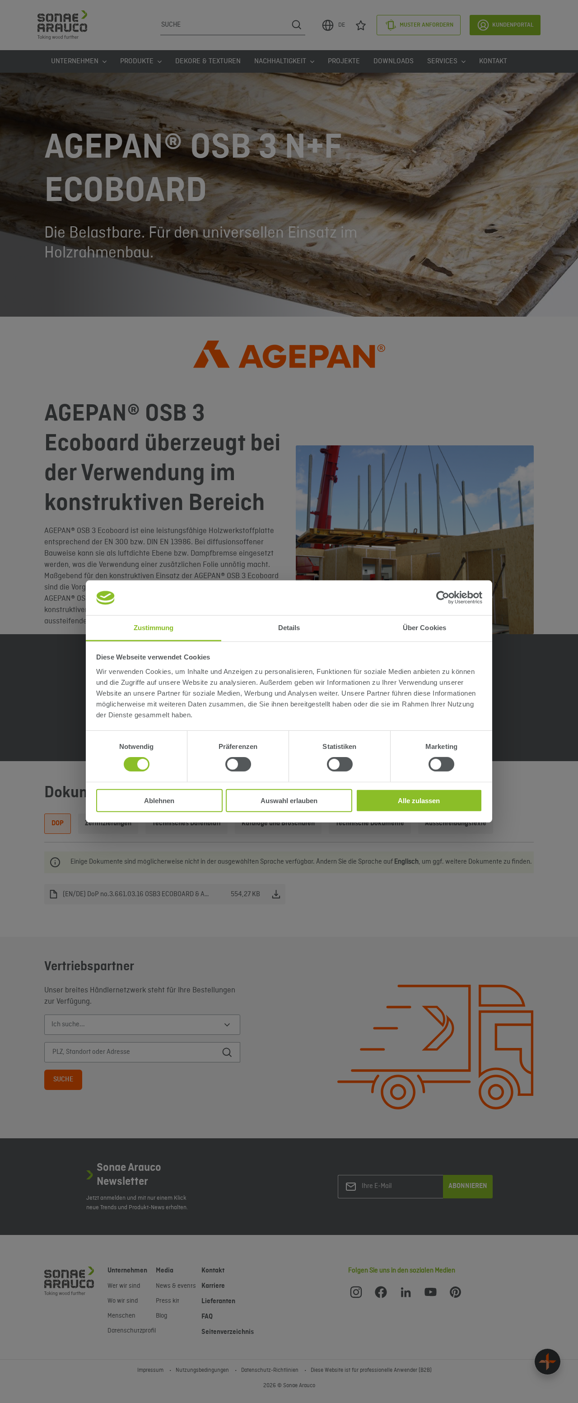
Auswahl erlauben (289, 800)
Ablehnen (159, 800)
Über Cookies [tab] (424, 627)
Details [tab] (289, 627)
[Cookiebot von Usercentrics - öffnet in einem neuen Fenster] (442, 597)
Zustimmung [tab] (154, 627)
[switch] (238, 764)
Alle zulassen (419, 800)
